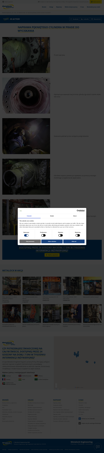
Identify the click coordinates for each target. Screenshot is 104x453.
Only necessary (30, 241)
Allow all (74, 241)
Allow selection (52, 241)
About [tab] (75, 216)
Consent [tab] (29, 216)
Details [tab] (52, 216)
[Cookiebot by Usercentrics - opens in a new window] (78, 211)
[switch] (43, 235)
